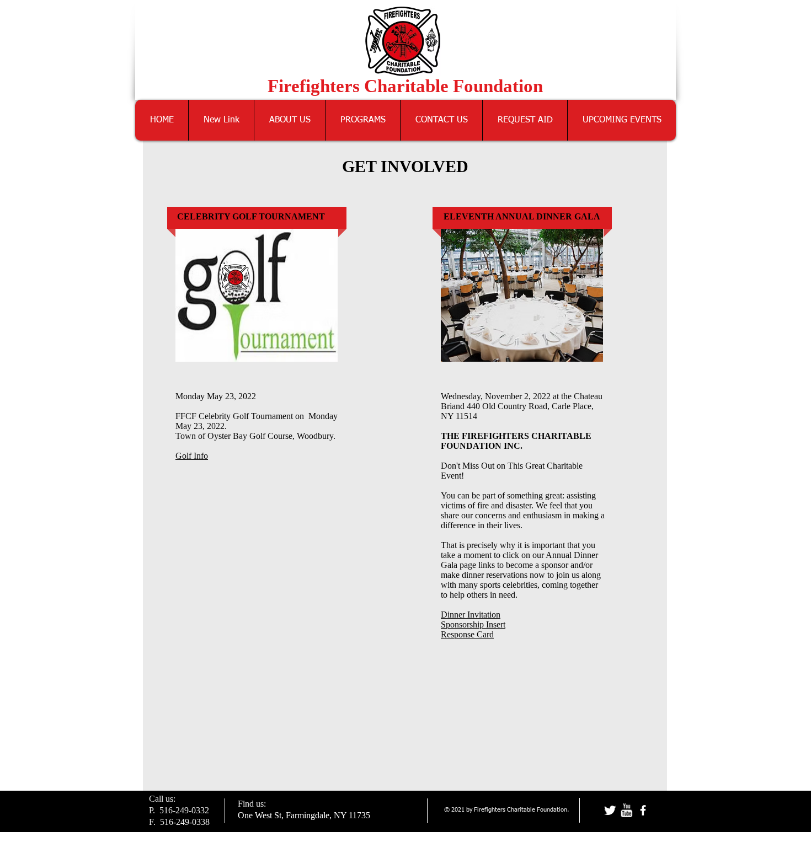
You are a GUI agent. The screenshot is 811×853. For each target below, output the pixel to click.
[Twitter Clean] (610, 810)
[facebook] (643, 810)
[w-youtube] (626, 810)
